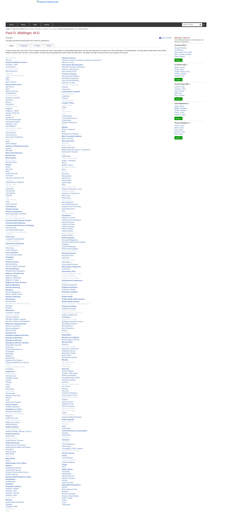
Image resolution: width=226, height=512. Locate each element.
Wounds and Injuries (69, 494)
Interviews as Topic (68, 83)
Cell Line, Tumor (11, 184)
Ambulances (10, 104)
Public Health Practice (71, 301)
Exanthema (9, 369)
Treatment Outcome (69, 460)
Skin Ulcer (65, 391)
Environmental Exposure (14, 349)
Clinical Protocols (12, 216)
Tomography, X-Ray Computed (72, 448)
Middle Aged (66, 156)
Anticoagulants (11, 126)
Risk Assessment (68, 362)
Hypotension (10, 509)
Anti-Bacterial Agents (13, 122)
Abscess (9, 60)
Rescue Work (67, 342)
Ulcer (63, 467)
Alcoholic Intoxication (13, 98)
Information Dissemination (72, 65)
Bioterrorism (11, 155)
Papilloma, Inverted (68, 218)
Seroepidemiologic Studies (71, 378)
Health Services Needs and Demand (18, 447)
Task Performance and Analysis (74, 431)
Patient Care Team (68, 224)
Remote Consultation (70, 337)
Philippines (65, 244)
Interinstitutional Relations (71, 76)
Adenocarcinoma (11, 71)
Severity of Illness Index (70, 384)
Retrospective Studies (69, 357)
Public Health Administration (73, 299)
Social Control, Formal (69, 395)
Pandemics (66, 215)
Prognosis (65, 283)
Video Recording (67, 482)
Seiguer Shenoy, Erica (182, 71)
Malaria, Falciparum (68, 129)
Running (65, 369)
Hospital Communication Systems (17, 472)
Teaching (65, 433)
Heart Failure (10, 454)
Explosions (10, 371)
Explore (178, 60)
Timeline (37, 46)
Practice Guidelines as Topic (71, 274)
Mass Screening (67, 138)
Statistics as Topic (68, 410)
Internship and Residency (70, 80)
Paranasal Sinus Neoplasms (71, 220)
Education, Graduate (13, 315)
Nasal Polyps (66, 182)
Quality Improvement (69, 310)
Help (35, 25)
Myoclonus (65, 174)
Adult (7, 78)
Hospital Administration (13, 468)
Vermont (65, 480)
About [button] (23, 25)
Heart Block (10, 449)
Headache (9, 416)
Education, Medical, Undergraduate (18, 321)
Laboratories (66, 89)
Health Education (11, 424)
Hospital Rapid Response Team (18, 477)
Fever (8, 385)
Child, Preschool (11, 200)
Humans (9, 500)
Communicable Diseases (15, 223)
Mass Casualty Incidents (72, 136)
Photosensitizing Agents (70, 249)
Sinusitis (65, 389)
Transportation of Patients (71, 451)
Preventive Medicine (69, 276)
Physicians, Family (68, 260)
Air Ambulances (11, 93)
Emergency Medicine (14, 338)
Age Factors (10, 87)
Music (64, 169)
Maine (64, 125)
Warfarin (65, 487)
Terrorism (65, 440)
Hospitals (9, 484)
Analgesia (9, 108)
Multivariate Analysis (69, 167)
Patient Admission (68, 222)
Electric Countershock (13, 326)
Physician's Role (67, 255)
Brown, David (179, 128)
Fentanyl (9, 382)
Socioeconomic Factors (70, 397)
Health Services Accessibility (16, 445)
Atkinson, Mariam (180, 74)
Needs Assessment (68, 187)
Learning (65, 98)
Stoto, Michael (179, 95)
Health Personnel (12, 434)
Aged (7, 89)
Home (11, 25)
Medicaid (65, 143)
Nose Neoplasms (68, 202)
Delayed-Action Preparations (15, 271)
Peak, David (178, 130)
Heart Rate (9, 456)
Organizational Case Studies (71, 206)
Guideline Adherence (13, 407)
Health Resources (13, 443)
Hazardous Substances (14, 411)
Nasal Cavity (66, 178)
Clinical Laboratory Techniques (16, 214)
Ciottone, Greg (179, 87)
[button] (203, 25)
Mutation (65, 172)
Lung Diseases (67, 116)
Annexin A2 (9, 117)
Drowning (9, 306)
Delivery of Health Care (15, 273)
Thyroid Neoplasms (68, 444)
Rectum (64, 330)
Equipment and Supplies (14, 360)
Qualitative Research (69, 308)
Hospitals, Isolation (13, 486)
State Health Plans (68, 408)
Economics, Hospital (13, 312)
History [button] (46, 25)
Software (65, 399)
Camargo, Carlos (180, 89)
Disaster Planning (13, 287)
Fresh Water (10, 391)
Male (63, 132)
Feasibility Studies (12, 378)
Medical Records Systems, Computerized (76, 150)
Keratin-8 (65, 87)
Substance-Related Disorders (72, 417)
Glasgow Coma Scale (13, 395)
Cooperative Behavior (13, 241)
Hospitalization (11, 481)
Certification (10, 189)
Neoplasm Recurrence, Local (72, 189)
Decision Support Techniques (16, 266)
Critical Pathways (12, 250)
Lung (63, 114)
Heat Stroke (10, 458)
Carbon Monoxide (12, 173)
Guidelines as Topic (14, 409)
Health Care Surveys (13, 422)
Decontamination (12, 269)
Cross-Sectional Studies (14, 255)
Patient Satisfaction (68, 233)
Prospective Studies (69, 289)
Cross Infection (12, 252)
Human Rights (10, 497)
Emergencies (11, 333)
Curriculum (9, 259)
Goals (8, 400)
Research (65, 344)
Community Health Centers (15, 230)
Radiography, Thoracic (69, 319)
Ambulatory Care (11, 106)
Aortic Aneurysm (11, 135)
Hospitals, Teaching (12, 493)
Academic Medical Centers (16, 62)
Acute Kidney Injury (12, 69)
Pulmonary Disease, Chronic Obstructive (76, 304)
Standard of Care (67, 404)
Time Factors (66, 446)
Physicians (65, 258)
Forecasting (10, 389)
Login (8, 29)
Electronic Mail (11, 330)
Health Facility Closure (13, 429)
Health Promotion (11, 438)
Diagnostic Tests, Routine (16, 282)
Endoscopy (9, 347)
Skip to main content (10, 3)
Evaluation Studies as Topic (15, 367)
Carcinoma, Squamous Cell (15, 178)
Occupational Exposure (70, 204)
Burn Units (9, 169)
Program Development (69, 285)
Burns (8, 171)
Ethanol (8, 364)
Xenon (64, 502)
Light (63, 109)
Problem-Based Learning (70, 278)
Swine (64, 426)
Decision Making (11, 264)
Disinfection (10, 299)
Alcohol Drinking (11, 95)
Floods (8, 387)
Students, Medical (68, 415)
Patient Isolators (67, 231)
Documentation (11, 301)
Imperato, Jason (180, 115)
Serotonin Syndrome (69, 380)
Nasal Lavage (66, 180)
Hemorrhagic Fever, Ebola (16, 463)
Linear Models (66, 111)
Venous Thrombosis (68, 478)
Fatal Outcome (11, 376)
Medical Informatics (68, 147)
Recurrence (66, 332)
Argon (8, 141)
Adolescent (9, 73)
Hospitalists (10, 479)
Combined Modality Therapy (15, 218)
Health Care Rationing (13, 420)
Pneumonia (66, 269)
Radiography (66, 317)
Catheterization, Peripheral (15, 182)
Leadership (65, 96)
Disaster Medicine (13, 285)
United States (67, 469)
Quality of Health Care (69, 315)
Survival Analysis (68, 422)
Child (7, 197)
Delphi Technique (11, 276)
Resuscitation (66, 355)
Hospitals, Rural (11, 491)
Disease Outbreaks (13, 297)
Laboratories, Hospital (71, 91)
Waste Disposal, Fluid (69, 489)
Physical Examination (69, 251)
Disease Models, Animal (14, 294)
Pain (63, 211)
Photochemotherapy (69, 246)
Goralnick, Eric (179, 76)
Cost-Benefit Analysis (13, 246)
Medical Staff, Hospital (69, 152)
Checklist (9, 195)
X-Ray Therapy (67, 498)
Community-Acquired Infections (16, 232)
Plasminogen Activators (70, 264)
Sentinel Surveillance (69, 375)
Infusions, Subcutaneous (70, 69)
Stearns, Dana (179, 125)
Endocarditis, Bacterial (13, 345)
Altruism (8, 102)
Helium (8, 461)
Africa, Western (11, 82)
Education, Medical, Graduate (16, 319)
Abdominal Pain (11, 58)
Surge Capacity (68, 419)
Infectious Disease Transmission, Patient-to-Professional (81, 60)
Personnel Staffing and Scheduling (73, 242)
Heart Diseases (11, 452)
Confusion (9, 234)
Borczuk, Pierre (179, 132)
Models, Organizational (70, 158)
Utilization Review (68, 476)
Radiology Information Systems (72, 321)
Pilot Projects (66, 262)
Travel (64, 455)
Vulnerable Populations (71, 485)
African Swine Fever (14, 84)
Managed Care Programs (70, 134)
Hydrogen (9, 504)
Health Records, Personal (14, 440)
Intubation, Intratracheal (70, 85)
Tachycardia (66, 428)
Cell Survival (10, 186)
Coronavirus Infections (15, 243)
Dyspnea (9, 308)
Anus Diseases (11, 133)
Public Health (67, 296)
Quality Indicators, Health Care (72, 313)
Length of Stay (68, 103)
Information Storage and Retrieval (73, 67)
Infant (8, 511)
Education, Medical (12, 317)
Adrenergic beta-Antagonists (15, 75)
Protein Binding (67, 294)
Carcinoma (9, 176)
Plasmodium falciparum (71, 267)
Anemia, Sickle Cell (12, 113)
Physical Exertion (69, 253)
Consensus (10, 237)
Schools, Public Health (69, 373)
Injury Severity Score (69, 71)
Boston (8, 167)
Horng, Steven (179, 106)
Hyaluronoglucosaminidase (15, 502)
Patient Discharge (68, 226)
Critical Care (10, 248)
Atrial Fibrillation (11, 144)
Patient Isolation (67, 229)
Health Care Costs (12, 418)
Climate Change (12, 209)
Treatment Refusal (68, 462)
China (8, 202)
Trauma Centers (68, 453)
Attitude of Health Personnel (17, 146)
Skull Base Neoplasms (69, 393)
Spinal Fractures (67, 402)
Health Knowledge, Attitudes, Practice (18, 431)
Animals (8, 115)
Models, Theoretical (68, 161)
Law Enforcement (68, 94)
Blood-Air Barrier (11, 162)
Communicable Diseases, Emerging (20, 225)
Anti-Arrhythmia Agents (13, 119)
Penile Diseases (68, 238)
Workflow (65, 491)
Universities (66, 471)
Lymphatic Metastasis (69, 122)
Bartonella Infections (14, 153)
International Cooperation (70, 78)
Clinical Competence (14, 211)
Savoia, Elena (179, 69)
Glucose (8, 398)
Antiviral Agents (11, 130)
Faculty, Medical (11, 374)
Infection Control (69, 58)
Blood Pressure (11, 160)
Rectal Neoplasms (68, 328)
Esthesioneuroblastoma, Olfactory (17, 362)
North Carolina (67, 200)
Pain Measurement (68, 213)
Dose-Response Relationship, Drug (17, 303)
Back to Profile (166, 38)
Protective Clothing (69, 292)
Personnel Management (70, 240)
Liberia (64, 107)
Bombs (8, 165)
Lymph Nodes (66, 120)
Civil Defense (11, 206)
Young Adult (66, 505)
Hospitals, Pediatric (12, 489)
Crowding (9, 257)
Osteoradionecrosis (68, 209)
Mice (63, 154)
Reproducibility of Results (70, 340)
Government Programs (13, 402)
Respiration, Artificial (69, 346)
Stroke (64, 413)
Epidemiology (10, 358)
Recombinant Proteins (69, 324)
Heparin (9, 465)
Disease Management (13, 292)
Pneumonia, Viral (68, 271)
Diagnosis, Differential (13, 278)
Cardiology (9, 180)
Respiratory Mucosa (69, 351)
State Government (68, 406)
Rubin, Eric (178, 93)
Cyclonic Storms (12, 262)
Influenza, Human (68, 62)
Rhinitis (65, 360)
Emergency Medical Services (17, 335)
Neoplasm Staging (68, 191)
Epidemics (9, 356)
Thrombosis (66, 442)
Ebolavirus (10, 310)
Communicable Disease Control (18, 220)
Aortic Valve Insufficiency (14, 137)
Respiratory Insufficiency (70, 349)
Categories (23, 46)
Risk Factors (66, 364)
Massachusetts (68, 141)
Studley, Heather (180, 110)
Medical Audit (66, 145)
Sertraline (65, 382)
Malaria (65, 127)
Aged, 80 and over (12, 91)
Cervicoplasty (10, 193)
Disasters (9, 290)
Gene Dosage (10, 393)
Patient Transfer (67, 235)
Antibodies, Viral (11, 124)
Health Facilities (12, 427)
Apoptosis (9, 139)
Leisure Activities (68, 100)
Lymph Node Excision (69, 118)
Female (8, 380)
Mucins (64, 163)
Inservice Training (69, 74)
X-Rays (64, 500)
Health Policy (10, 436)
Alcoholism (9, 100)
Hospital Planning (12, 474)
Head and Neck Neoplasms (15, 413)
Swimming (65, 424)
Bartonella (9, 150)
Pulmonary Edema (69, 306)
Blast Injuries (11, 158)
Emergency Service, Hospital (17, 343)
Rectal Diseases (67, 326)
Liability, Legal (67, 105)
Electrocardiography (12, 328)
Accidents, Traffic (12, 64)
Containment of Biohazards (15, 239)
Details (49, 46)
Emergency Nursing (13, 340)
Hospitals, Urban (11, 495)
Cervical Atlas (10, 191)
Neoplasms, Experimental (70, 193)
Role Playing (66, 366)
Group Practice (12, 404)
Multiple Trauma (67, 165)
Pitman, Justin (179, 112)
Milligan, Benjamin (180, 108)
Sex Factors (66, 386)
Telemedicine (66, 435)
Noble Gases (66, 198)
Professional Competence (72, 280)
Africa (8, 80)
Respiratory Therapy (69, 353)
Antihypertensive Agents (14, 128)
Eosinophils (10, 354)
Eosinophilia (10, 351)
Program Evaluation (70, 287)
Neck (63, 185)
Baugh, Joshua (179, 67)
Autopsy (8, 148)
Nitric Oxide (66, 196)
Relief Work (66, 335)
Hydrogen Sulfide (11, 506)
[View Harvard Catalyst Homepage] (47, 1)
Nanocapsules (67, 176)
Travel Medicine (67, 458)
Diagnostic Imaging (12, 280)
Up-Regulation (66, 474)
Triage (64, 465)
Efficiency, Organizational (16, 324)
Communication (11, 228)
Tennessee (65, 437)
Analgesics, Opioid (12, 111)
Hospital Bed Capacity (13, 470)
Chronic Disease (11, 204)
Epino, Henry (178, 134)
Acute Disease (11, 67)
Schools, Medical (68, 371)
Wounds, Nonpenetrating (70, 496)
